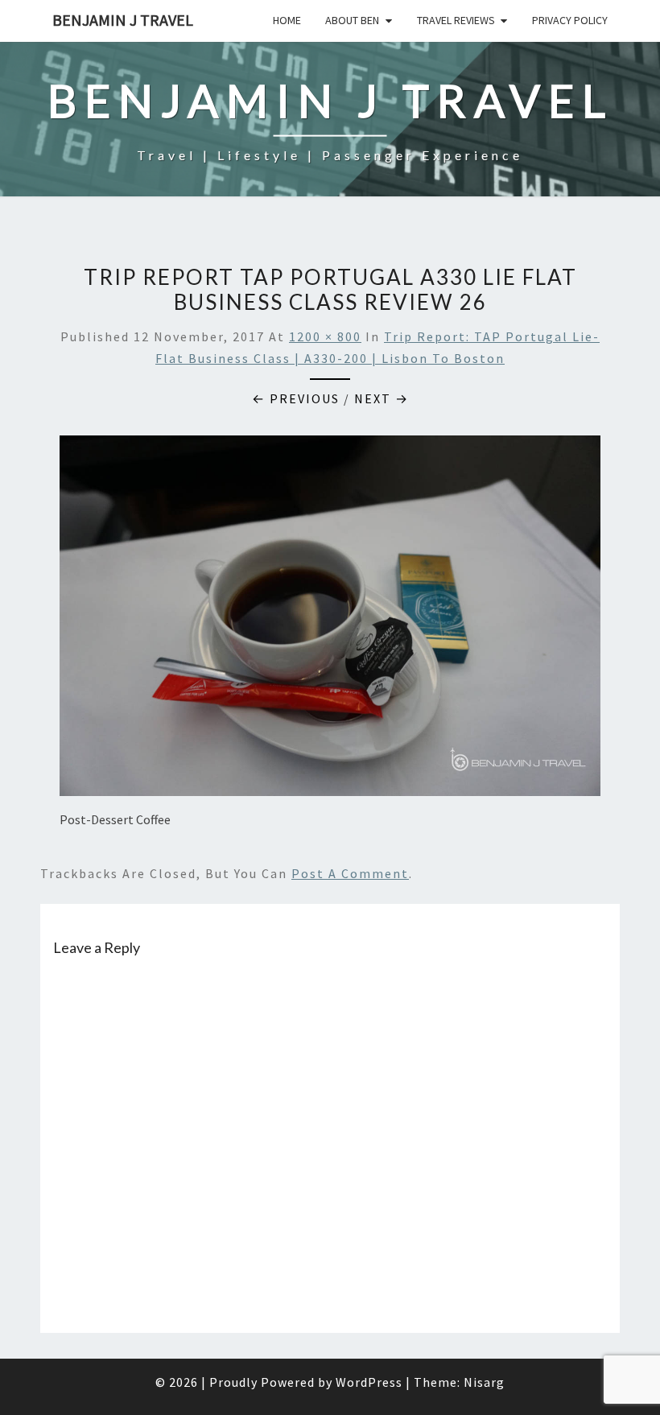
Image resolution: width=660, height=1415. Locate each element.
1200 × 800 (325, 336)
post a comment (350, 873)
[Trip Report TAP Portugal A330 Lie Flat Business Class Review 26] (330, 621)
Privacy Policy (570, 20)
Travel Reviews (456, 20)
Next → (381, 398)
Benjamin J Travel (122, 20)
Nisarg (484, 1382)
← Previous (296, 398)
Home (287, 20)
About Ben (352, 20)
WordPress (369, 1382)
